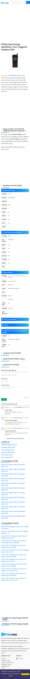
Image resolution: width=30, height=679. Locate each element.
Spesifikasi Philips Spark (8, 447)
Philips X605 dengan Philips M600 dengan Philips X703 (13, 512)
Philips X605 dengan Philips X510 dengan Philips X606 (13, 484)
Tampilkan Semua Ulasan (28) (15, 438)
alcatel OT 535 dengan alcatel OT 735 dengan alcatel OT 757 (14, 532)
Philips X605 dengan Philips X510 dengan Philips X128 (13, 489)
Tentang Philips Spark (7, 450)
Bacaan (3, 659)
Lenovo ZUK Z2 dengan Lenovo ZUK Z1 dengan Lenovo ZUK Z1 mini (15, 551)
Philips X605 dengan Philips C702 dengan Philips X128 (13, 503)
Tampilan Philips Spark (7, 452)
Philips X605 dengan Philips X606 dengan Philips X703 (13, 465)
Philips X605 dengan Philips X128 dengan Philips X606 (13, 475)
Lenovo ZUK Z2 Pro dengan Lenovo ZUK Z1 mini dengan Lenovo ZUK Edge (13, 541)
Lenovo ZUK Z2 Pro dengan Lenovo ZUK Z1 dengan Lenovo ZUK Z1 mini (13, 569)
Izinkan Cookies (25, 674)
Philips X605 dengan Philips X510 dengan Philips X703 (13, 479)
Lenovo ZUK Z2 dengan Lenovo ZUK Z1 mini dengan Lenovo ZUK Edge (14, 565)
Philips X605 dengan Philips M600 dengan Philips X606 (13, 517)
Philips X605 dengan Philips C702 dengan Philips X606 (13, 498)
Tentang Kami (5, 660)
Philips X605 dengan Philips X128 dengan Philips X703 (13, 470)
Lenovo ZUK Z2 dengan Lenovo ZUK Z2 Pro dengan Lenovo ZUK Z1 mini (13, 579)
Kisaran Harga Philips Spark (9, 445)
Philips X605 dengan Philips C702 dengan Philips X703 (13, 493)
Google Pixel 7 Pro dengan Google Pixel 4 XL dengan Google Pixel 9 (14, 537)
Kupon (3, 668)
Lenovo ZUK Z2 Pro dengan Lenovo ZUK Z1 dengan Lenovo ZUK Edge (13, 546)
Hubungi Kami (5, 666)
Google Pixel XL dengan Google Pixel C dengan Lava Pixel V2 (14, 527)
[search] (28, 2)
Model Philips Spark (6, 455)
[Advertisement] (15, 23)
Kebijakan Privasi (6, 664)
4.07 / (12, 75)
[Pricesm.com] (5, 3)
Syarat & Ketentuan (7, 662)
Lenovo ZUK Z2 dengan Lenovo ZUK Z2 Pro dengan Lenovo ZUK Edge (13, 574)
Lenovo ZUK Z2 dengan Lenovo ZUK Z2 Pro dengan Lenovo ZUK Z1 (13, 560)
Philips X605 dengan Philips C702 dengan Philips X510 (13, 507)
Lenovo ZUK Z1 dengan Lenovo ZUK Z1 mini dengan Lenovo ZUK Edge (14, 555)
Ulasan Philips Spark (7, 457)
